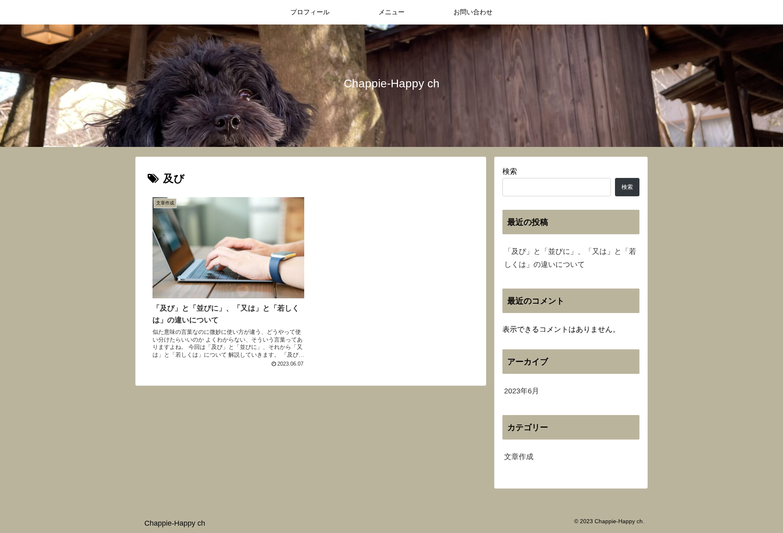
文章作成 (518, 457)
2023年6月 (521, 391)
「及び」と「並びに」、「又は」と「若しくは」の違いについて (570, 258)
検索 (509, 171)
